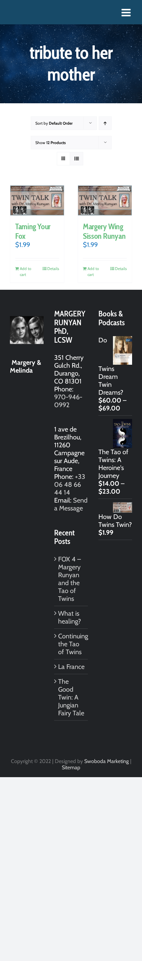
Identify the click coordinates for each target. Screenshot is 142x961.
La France (71, 667)
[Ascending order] (105, 123)
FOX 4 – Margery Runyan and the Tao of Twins (69, 579)
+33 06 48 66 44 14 (69, 484)
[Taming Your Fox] (37, 200)
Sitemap (71, 767)
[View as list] (76, 158)
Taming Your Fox (33, 231)
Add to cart (25, 271)
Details (53, 268)
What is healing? (69, 617)
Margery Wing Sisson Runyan (104, 231)
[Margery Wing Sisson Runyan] (105, 200)
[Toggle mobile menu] (127, 12)
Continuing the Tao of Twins (71, 644)
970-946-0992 (68, 401)
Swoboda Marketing (106, 761)
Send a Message (71, 504)
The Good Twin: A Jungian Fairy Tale (71, 697)
